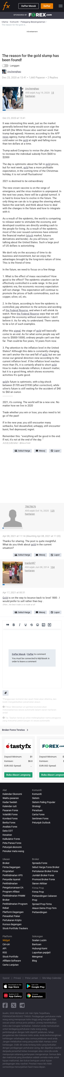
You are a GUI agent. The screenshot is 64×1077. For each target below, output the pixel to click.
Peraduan (37, 810)
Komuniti (37, 794)
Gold (5, 597)
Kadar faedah (10, 802)
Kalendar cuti (10, 806)
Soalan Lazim (39, 940)
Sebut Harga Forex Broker (45, 867)
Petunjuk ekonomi (12, 847)
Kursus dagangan (12, 924)
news (6, 136)
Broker (6, 863)
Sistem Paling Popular (43, 802)
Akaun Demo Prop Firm (44, 908)
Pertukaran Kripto (12, 920)
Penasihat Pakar (11, 916)
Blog (34, 960)
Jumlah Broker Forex (43, 875)
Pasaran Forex (10, 810)
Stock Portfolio (10, 956)
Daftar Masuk (28, 6)
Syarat (6, 978)
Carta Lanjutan (11, 964)
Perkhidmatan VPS (13, 875)
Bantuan (36, 944)
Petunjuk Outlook (41, 822)
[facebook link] (5, 1005)
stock (30, 235)
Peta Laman (31, 978)
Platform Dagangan (13, 912)
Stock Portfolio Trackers (15, 928)
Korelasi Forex (10, 818)
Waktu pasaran (11, 798)
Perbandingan (39, 912)
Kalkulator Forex (11, 839)
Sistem (35, 798)
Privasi (17, 978)
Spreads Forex (39, 863)
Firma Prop (38, 891)
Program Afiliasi (11, 891)
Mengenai (37, 956)
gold (25, 140)
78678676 (30, 506)
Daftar (47, 6)
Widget (6, 940)
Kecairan (7, 834)
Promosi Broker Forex (43, 879)
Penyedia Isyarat (11, 879)
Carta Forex (38, 814)
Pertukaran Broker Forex (45, 871)
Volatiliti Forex (10, 814)
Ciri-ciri (6, 944)
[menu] (60, 6)
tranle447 (30, 563)
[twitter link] (13, 1005)
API (4, 948)
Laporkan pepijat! (41, 952)
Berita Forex (9, 822)
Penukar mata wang (13, 851)
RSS (5, 952)
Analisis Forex (10, 826)
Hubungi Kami (39, 948)
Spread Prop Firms (42, 904)
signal (17, 330)
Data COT (8, 830)
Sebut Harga (24, 450)
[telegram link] (22, 1005)
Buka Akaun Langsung (18, 774)
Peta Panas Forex (12, 843)
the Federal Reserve (17, 310)
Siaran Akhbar (39, 883)
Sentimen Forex (40, 818)
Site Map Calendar (51, 978)
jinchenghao (14, 71)
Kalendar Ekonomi (12, 794)
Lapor (57, 450)
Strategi (36, 806)
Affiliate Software (12, 960)
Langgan (14, 65)
